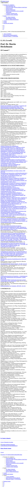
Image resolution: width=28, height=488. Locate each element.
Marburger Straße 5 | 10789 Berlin (10, 36)
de (3, 25)
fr (3, 29)
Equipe (4, 15)
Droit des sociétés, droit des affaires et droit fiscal (16, 7)
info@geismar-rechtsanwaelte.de (10, 35)
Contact (5, 20)
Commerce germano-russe (11, 13)
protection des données (8, 23)
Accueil (5, 22)
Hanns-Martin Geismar (11, 18)
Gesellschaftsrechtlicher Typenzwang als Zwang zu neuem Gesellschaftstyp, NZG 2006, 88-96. (13, 280)
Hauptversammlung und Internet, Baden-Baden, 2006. (12, 108)
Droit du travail (9, 8)
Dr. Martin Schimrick (10, 17)
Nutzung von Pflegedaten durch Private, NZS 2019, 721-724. (14, 156)
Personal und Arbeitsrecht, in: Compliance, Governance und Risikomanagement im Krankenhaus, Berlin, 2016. (13, 106)
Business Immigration (10, 9)
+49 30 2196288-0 (7, 33)
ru (3, 28)
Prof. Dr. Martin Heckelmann (12, 19)
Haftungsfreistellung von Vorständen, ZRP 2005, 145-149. (13, 286)
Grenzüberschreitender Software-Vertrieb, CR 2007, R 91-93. (14, 263)
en (3, 26)
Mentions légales (6, 481)
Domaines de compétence (8, 4)
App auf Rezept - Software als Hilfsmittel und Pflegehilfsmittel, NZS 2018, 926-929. (10, 165)
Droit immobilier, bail (10, 6)
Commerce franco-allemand (12, 14)
